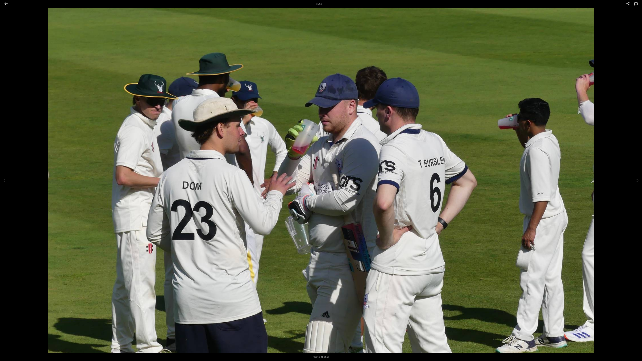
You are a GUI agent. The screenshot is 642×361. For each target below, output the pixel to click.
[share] (628, 4)
